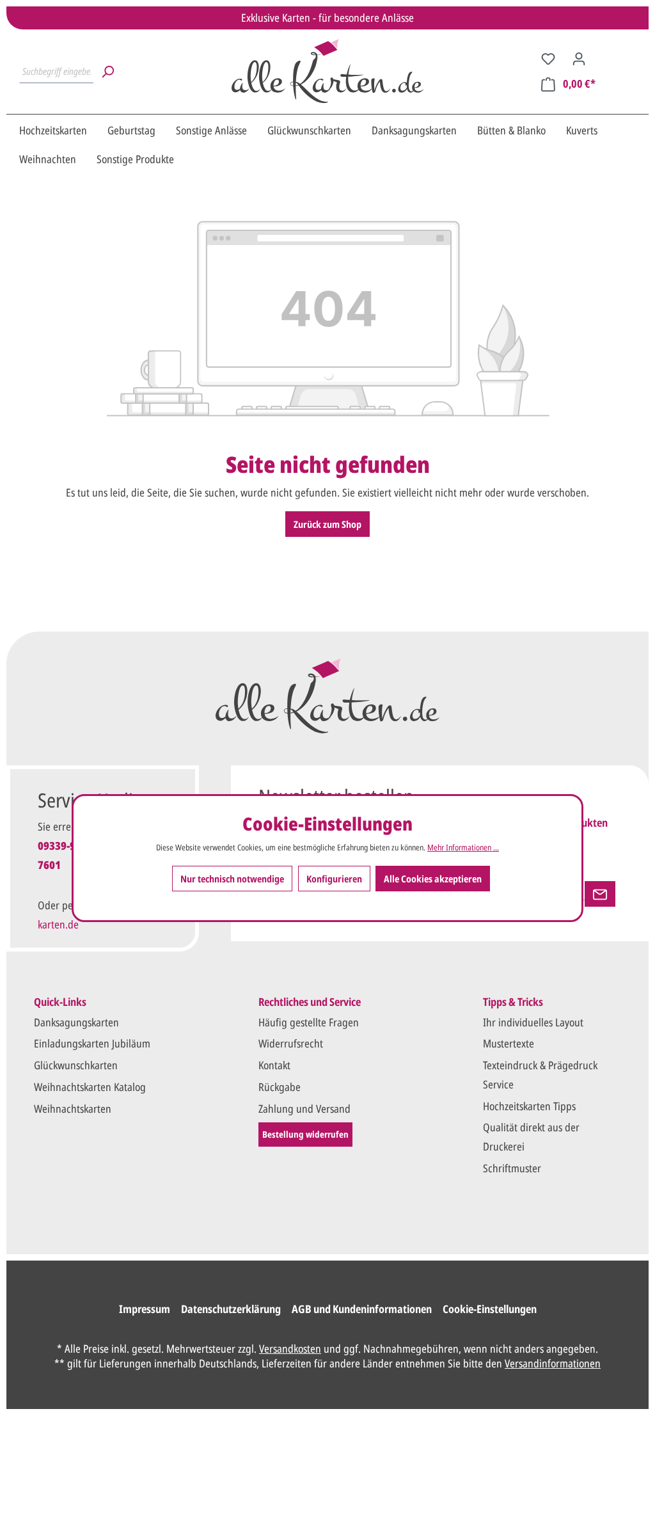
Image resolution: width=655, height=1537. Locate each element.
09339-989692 (71, 845)
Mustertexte (508, 1043)
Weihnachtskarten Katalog (90, 1086)
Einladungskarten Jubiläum (92, 1043)
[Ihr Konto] (579, 58)
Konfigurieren (334, 878)
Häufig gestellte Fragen (308, 1022)
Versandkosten (290, 1348)
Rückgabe (279, 1086)
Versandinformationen (553, 1363)
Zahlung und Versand (304, 1108)
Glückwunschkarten (76, 1065)
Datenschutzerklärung (231, 1309)
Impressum (144, 1309)
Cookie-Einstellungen (490, 1309)
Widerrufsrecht (290, 1043)
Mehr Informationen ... (463, 847)
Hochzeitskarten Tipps (529, 1106)
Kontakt (274, 1065)
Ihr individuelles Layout (533, 1022)
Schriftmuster (512, 1168)
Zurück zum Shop (327, 524)
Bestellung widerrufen (305, 1134)
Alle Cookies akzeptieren (433, 878)
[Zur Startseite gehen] (327, 71)
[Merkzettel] (548, 58)
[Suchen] (107, 71)
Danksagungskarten (76, 1022)
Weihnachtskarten (72, 1108)
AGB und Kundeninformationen (362, 1309)
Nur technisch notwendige (232, 878)
